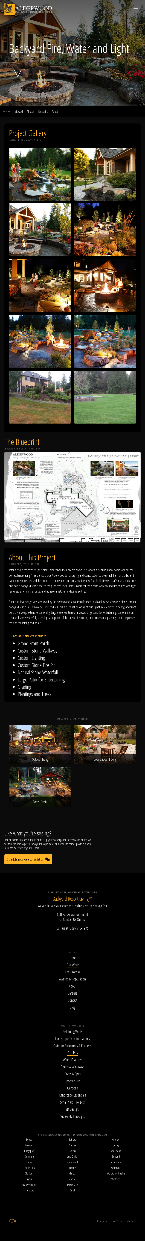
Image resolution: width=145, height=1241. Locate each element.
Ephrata (72, 1140)
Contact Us (69, 919)
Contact (72, 1000)
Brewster (29, 1145)
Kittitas (72, 1151)
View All (19, 111)
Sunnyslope (116, 1162)
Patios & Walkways (72, 1066)
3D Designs (72, 1109)
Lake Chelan (72, 1156)
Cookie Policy (130, 1221)
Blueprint (43, 111)
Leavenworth (72, 1162)
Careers (72, 993)
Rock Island (116, 1151)
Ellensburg (29, 1190)
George (72, 1145)
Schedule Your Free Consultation (25, 859)
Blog (72, 1007)
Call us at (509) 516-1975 (73, 928)
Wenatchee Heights (116, 1173)
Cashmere (29, 1156)
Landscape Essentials (72, 1095)
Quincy (116, 1145)
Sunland (116, 1156)
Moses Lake (72, 1185)
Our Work (72, 964)
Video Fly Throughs (72, 1116)
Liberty (72, 1168)
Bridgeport (29, 1151)
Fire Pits (72, 1052)
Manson (72, 1173)
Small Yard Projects (72, 1102)
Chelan (29, 1162)
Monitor (72, 1179)
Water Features (72, 1059)
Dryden (29, 1179)
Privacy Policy (116, 1221)
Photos (30, 111)
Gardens (72, 1088)
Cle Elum (29, 1173)
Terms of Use (102, 1221)
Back (8, 111)
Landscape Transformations (72, 1038)
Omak (72, 1190)
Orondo (116, 1140)
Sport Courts (72, 1080)
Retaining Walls (72, 1031)
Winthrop (115, 1179)
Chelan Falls (29, 1168)
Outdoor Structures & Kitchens (72, 1045)
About (55, 111)
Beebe (29, 1140)
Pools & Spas (72, 1073)
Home (72, 957)
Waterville (116, 1168)
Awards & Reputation (72, 979)
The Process (72, 971)
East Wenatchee (29, 1185)
